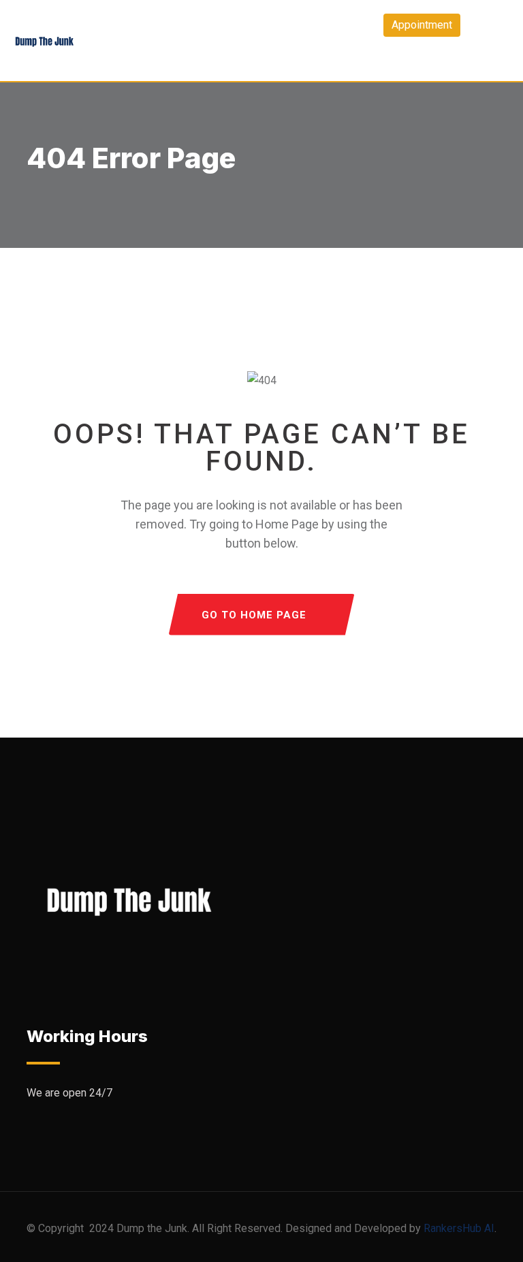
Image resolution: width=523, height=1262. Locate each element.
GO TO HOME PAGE (254, 615)
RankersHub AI (459, 1228)
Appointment (422, 24)
